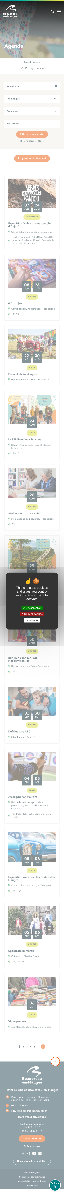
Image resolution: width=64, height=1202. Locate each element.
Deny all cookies (33, 614)
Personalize (32, 620)
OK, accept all (33, 608)
